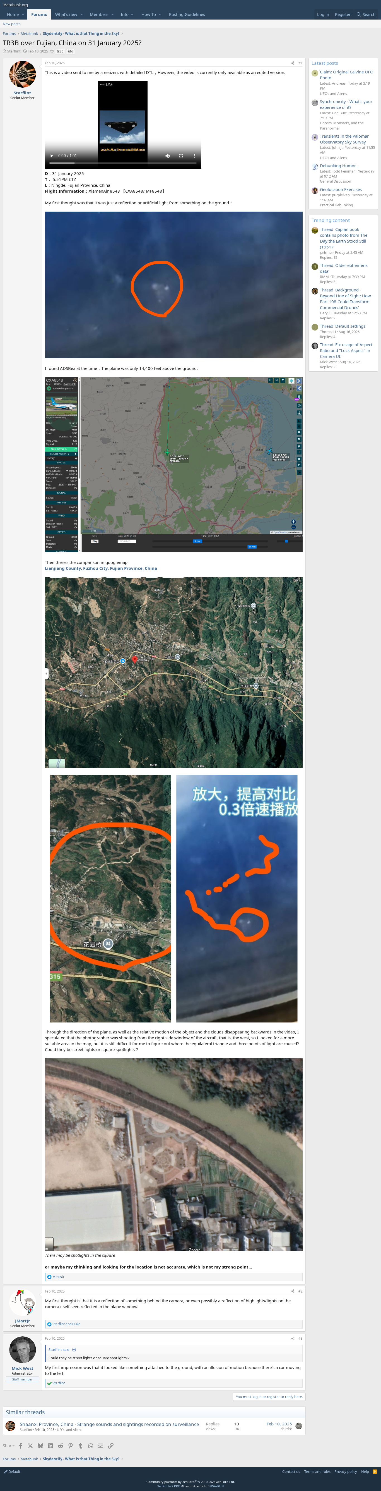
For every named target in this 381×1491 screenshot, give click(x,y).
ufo (70, 51)
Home (13, 14)
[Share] (292, 63)
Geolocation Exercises (341, 189)
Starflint (14, 51)
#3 (300, 1338)
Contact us (291, 1471)
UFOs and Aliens (69, 1429)
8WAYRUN (216, 1486)
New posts (11, 23)
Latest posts (325, 63)
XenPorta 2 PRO (168, 1486)
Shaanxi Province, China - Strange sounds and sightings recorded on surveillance (109, 1424)
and (66, 1324)
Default (14, 1471)
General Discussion (335, 181)
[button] (23, 14)
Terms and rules (317, 1471)
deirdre (286, 1429)
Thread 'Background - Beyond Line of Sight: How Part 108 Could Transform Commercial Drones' (345, 298)
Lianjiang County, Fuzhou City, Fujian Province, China (101, 568)
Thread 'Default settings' (343, 326)
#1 (300, 63)
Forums (39, 14)
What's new (66, 14)
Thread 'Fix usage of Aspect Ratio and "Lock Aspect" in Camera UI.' (346, 350)
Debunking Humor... (339, 165)
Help (365, 1471)
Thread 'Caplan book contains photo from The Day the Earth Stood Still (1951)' (343, 238)
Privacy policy (345, 1471)
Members (99, 14)
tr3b (60, 51)
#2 (300, 1291)
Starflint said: (59, 1349)
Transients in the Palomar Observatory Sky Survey (344, 139)
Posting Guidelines (187, 14)
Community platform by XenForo (190, 1482)
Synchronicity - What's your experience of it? (346, 104)
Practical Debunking (336, 204)
